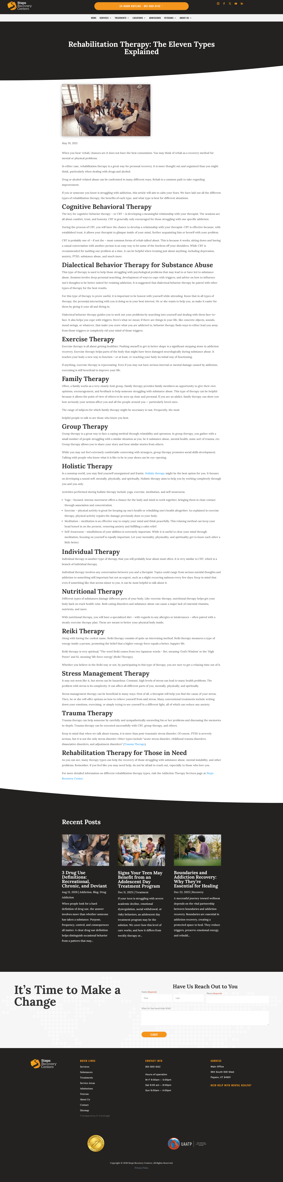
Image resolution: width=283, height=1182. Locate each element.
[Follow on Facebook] (224, 3)
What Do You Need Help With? (156, 1008)
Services (104, 18)
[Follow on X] (230, 3)
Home (93, 18)
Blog (95, 892)
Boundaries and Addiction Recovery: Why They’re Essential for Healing (196, 879)
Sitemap (84, 1110)
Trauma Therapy (134, 744)
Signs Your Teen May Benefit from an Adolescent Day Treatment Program (140, 879)
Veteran (84, 1093)
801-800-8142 (153, 1066)
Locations (138, 18)
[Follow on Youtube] (235, 3)
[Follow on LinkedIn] (241, 3)
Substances (86, 1072)
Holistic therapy (155, 473)
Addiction (86, 892)
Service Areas (87, 1083)
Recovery (198, 892)
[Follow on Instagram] (218, 3)
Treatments (120, 18)
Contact (84, 1104)
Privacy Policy (141, 1168)
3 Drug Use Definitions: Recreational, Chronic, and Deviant (84, 879)
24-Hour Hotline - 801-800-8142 (140, 6)
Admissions (155, 18)
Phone (214, 993)
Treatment (141, 892)
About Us (184, 18)
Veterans (168, 18)
